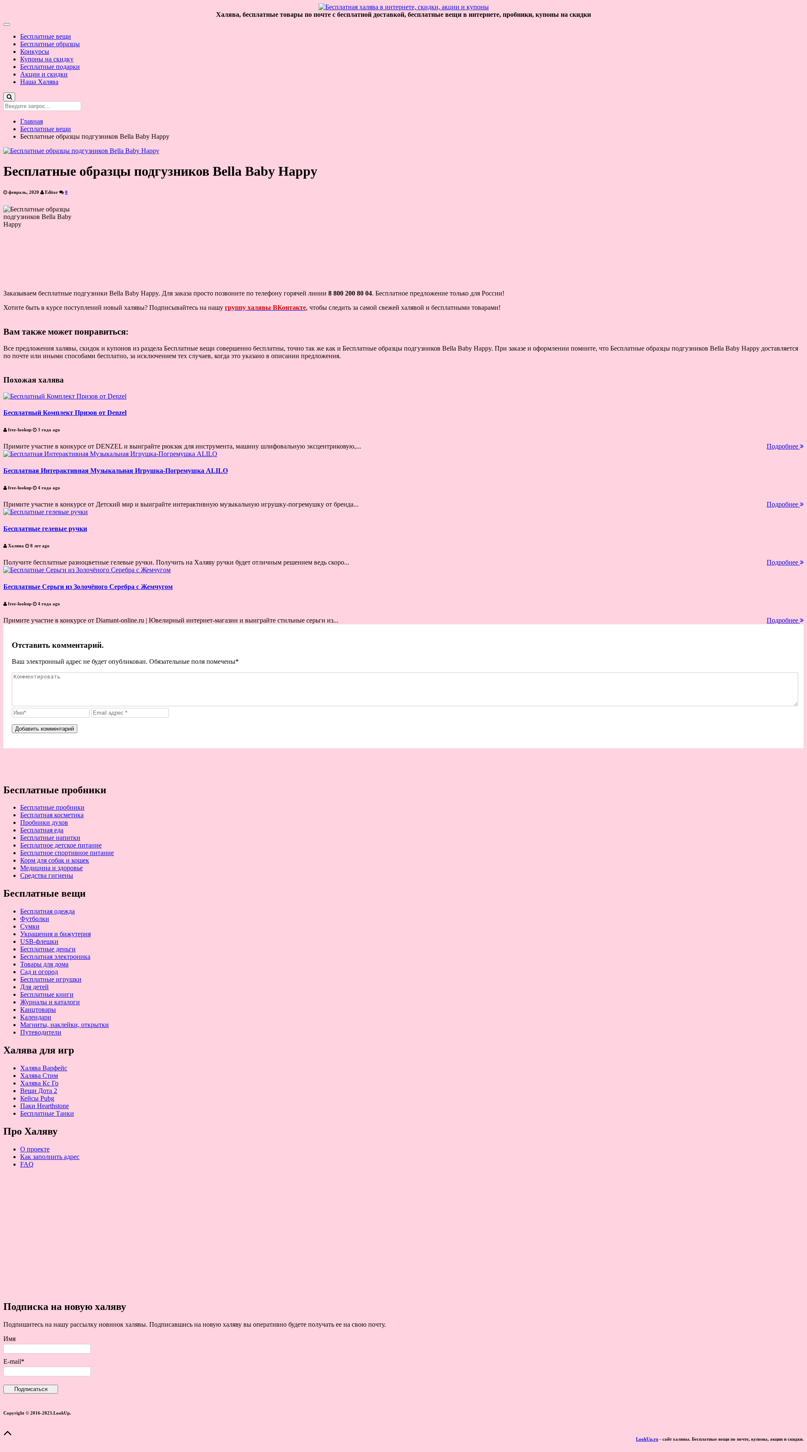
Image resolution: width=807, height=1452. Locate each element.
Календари (35, 1017)
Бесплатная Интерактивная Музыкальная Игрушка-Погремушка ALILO (115, 470)
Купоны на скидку (47, 59)
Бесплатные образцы (50, 44)
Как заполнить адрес (49, 1156)
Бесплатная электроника (55, 956)
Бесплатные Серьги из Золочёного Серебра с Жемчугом (88, 586)
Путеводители (40, 1032)
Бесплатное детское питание (61, 845)
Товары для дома (44, 964)
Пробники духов (44, 822)
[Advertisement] (255, 1234)
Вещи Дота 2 (38, 1090)
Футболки (34, 918)
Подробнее (783, 446)
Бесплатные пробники (52, 807)
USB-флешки (39, 941)
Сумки (30, 926)
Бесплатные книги (47, 994)
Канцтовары (38, 1009)
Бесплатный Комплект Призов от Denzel (65, 412)
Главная (31, 121)
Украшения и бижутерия (55, 933)
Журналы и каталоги (50, 1002)
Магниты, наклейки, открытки (64, 1024)
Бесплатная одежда (47, 911)
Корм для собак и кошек (54, 860)
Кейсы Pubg (37, 1098)
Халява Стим (39, 1075)
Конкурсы (34, 51)
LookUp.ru (647, 1438)
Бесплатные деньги (48, 949)
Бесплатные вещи (45, 36)
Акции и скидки (44, 74)
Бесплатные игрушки (51, 979)
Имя (9, 1338)
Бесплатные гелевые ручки (45, 528)
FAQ (27, 1164)
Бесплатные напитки (50, 837)
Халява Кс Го (39, 1083)
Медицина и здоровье (51, 867)
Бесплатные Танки (47, 1113)
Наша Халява (39, 81)
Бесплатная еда (41, 830)
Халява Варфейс (43, 1068)
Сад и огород (39, 971)
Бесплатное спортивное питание (67, 852)
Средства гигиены (46, 875)
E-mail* (13, 1361)
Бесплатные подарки (50, 66)
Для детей (34, 986)
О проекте (35, 1149)
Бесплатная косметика (52, 814)
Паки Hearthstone (44, 1105)
